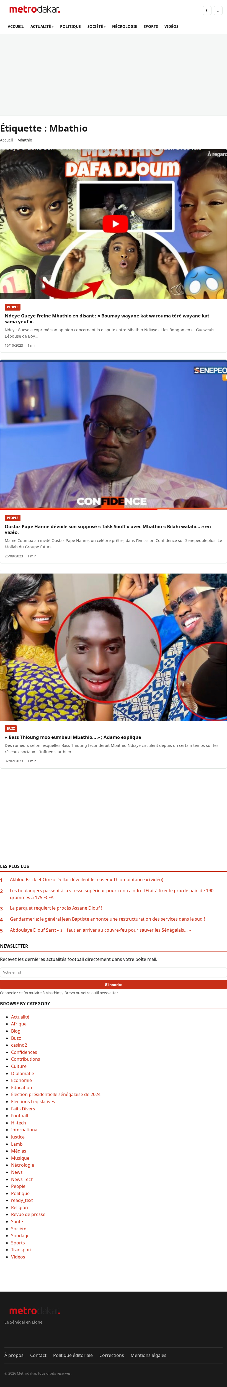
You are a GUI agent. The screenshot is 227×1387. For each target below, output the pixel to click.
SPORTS (151, 26)
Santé (17, 1221)
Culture (19, 1066)
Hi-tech (18, 1123)
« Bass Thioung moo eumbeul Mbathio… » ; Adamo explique (73, 737)
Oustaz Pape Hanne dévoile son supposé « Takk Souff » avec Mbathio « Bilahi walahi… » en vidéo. (108, 529)
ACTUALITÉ (40, 26)
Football (19, 1116)
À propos (14, 1355)
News (17, 1172)
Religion (19, 1207)
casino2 (19, 1045)
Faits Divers (23, 1109)
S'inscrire (113, 984)
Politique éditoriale (73, 1355)
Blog (15, 1031)
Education (21, 1087)
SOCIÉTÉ (95, 26)
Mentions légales (148, 1355)
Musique (20, 1158)
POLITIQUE (70, 26)
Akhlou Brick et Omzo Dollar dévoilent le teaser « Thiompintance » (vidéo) (86, 879)
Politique (20, 1193)
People (12, 307)
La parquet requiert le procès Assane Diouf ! (56, 908)
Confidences (24, 1052)
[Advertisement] (113, 74)
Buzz (11, 728)
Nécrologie (22, 1165)
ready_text (22, 1200)
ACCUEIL (16, 26)
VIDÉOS (171, 26)
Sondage (20, 1236)
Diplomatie (22, 1073)
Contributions (25, 1059)
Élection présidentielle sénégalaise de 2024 (55, 1094)
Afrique (19, 1024)
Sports (18, 1243)
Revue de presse (28, 1214)
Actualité (20, 1017)
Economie (21, 1080)
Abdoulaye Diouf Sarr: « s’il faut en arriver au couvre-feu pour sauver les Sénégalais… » (100, 930)
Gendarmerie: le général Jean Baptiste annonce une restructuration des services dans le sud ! (107, 919)
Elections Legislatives (33, 1102)
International (24, 1130)
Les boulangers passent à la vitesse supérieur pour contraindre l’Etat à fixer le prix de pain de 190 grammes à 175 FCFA (111, 894)
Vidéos (18, 1257)
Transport (21, 1250)
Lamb (17, 1144)
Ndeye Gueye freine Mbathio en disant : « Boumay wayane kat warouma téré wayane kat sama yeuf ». (107, 318)
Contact (38, 1355)
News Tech (22, 1179)
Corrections (111, 1355)
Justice (18, 1137)
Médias (18, 1151)
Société (18, 1229)
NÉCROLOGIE (124, 26)
